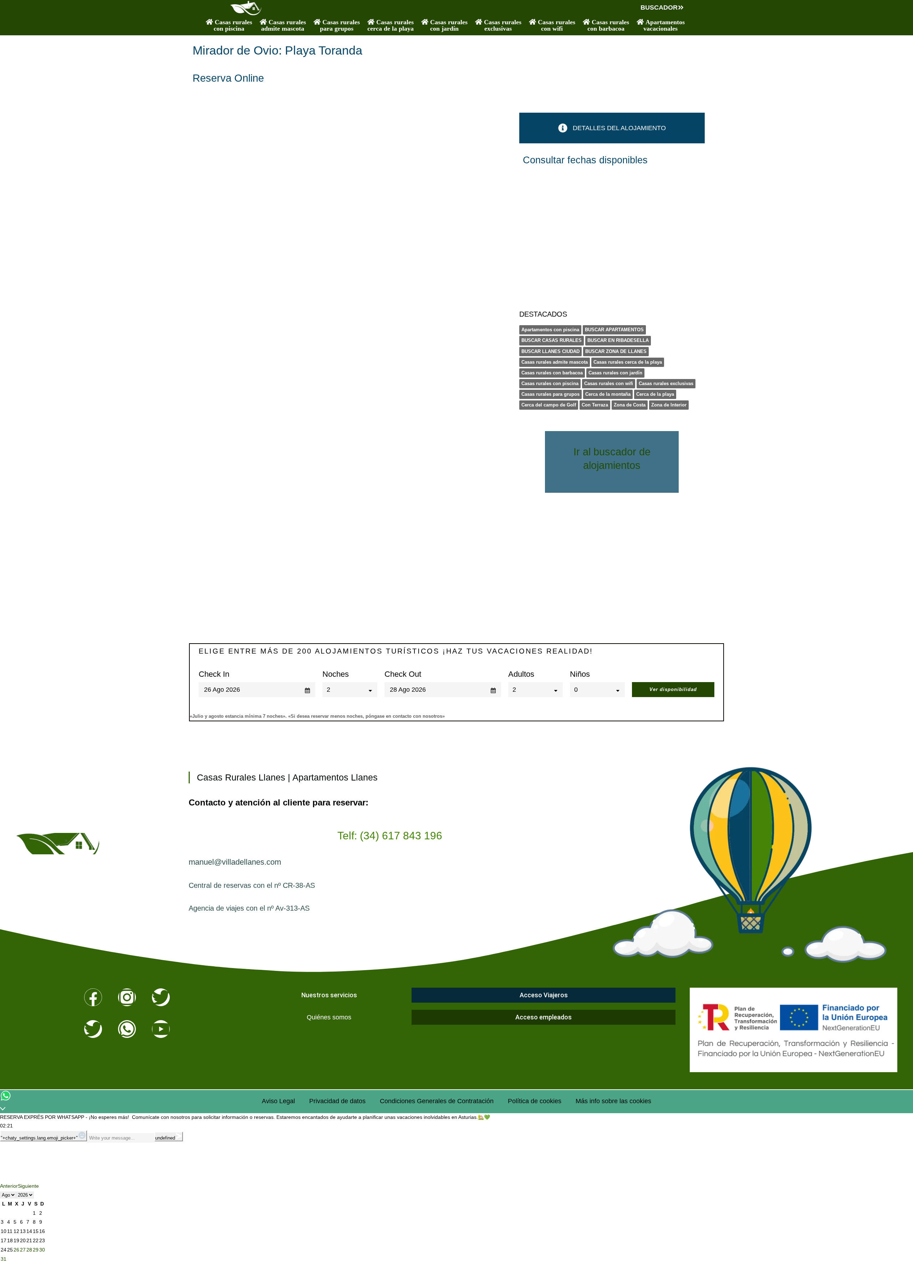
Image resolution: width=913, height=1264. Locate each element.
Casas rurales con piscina (549, 383)
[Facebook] (93, 997)
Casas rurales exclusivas (666, 383)
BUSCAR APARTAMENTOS (614, 329)
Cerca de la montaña (608, 394)
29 (36, 1250)
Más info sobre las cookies (613, 1101)
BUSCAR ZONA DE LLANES (616, 351)
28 (29, 1250)
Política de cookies (534, 1101)
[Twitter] (161, 997)
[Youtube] (161, 1029)
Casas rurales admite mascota (554, 362)
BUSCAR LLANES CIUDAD (550, 351)
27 (23, 1250)
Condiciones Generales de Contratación (437, 1101)
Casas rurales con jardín (615, 372)
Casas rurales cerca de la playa (627, 362)
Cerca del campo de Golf (548, 405)
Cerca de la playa (655, 394)
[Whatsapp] (127, 1029)
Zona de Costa (630, 405)
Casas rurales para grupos (550, 394)
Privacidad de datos (337, 1101)
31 (3, 1259)
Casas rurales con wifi (608, 383)
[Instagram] (127, 997)
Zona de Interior (669, 405)
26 (16, 1250)
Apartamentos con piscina (550, 329)
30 (42, 1250)
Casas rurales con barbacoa (552, 372)
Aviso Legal (278, 1101)
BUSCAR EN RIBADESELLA (618, 340)
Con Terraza (595, 405)
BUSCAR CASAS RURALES (551, 340)
